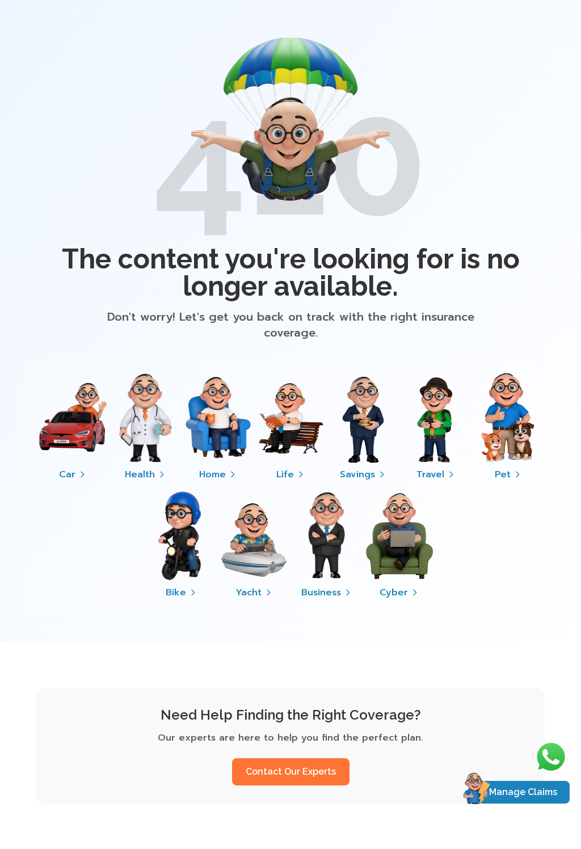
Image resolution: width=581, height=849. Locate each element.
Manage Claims (523, 792)
